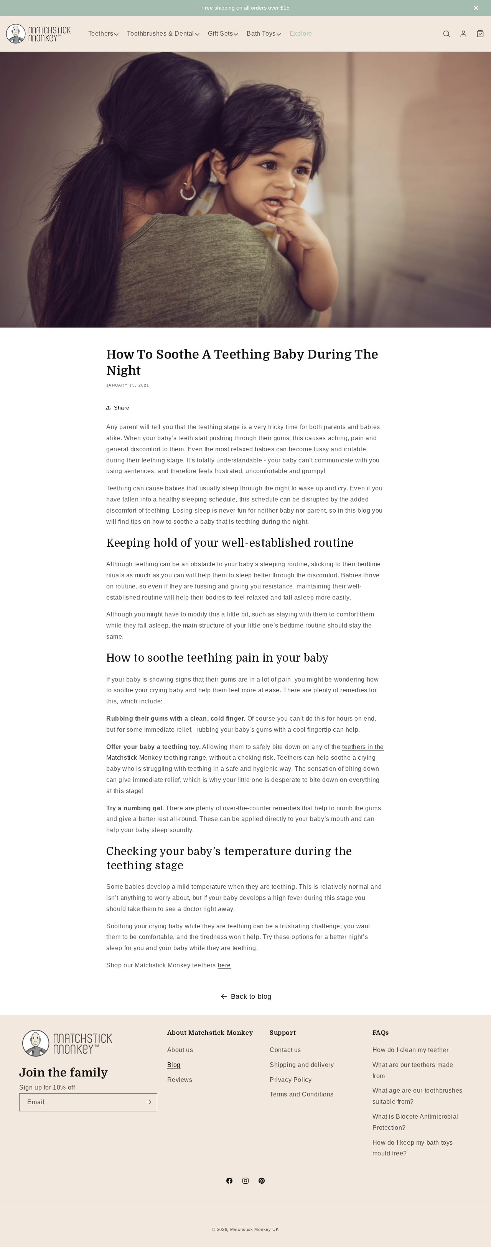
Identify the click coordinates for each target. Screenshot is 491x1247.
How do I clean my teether (410, 1049)
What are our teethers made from (413, 1070)
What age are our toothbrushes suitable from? (417, 1096)
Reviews (180, 1079)
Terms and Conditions (302, 1094)
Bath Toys (261, 33)
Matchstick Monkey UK (254, 1229)
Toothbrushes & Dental (160, 33)
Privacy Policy (290, 1079)
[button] (446, 34)
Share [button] (122, 408)
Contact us (285, 1049)
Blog (174, 1064)
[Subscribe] (148, 1102)
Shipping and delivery (302, 1064)
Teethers (101, 33)
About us (180, 1049)
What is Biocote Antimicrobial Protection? (415, 1122)
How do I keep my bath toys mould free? (412, 1148)
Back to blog (251, 996)
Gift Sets (220, 33)
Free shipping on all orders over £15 (245, 8)
